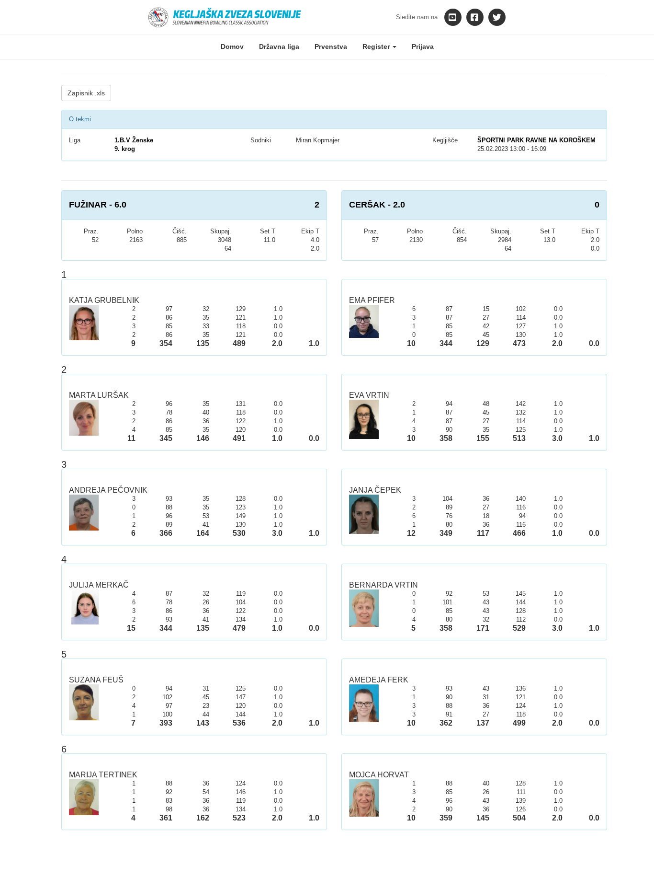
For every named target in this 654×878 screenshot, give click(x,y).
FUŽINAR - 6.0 (97, 204)
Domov (232, 46)
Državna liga (279, 46)
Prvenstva (331, 46)
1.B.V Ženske (133, 140)
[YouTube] (453, 17)
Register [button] (377, 46)
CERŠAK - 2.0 (377, 204)
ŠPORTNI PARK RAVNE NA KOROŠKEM (536, 140)
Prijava (423, 46)
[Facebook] (475, 17)
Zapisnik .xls (86, 93)
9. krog (124, 148)
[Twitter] (497, 17)
